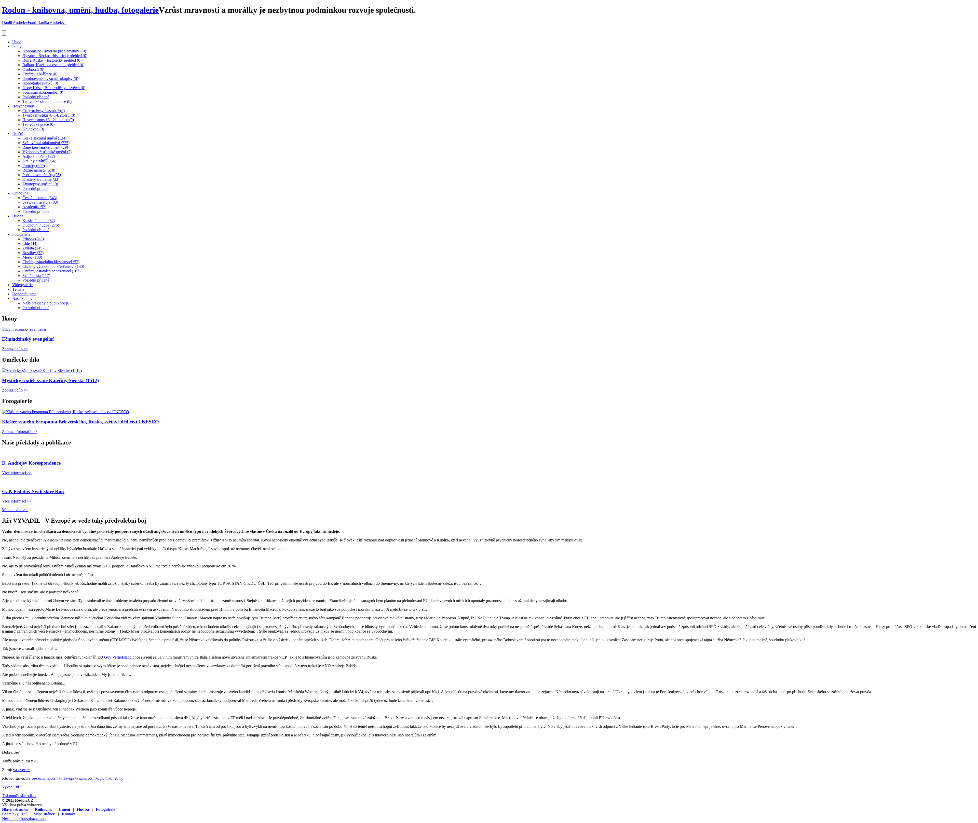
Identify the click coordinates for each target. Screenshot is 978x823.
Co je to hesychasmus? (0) (43, 110)
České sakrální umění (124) (44, 138)
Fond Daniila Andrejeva (47, 22)
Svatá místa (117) (36, 275)
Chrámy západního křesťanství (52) (50, 262)
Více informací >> (17, 473)
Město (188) (32, 257)
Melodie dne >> (15, 510)
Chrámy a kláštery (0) (39, 74)
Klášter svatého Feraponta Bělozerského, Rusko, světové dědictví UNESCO (80, 421)
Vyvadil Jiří (11, 787)
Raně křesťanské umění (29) (45, 147)
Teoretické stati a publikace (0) (47, 101)
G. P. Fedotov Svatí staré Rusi (33, 491)
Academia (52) (34, 207)
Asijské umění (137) (38, 156)
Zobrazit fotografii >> (19, 431)
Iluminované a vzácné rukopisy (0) (50, 78)
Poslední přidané (35, 97)
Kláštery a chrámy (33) (40, 179)
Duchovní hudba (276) (40, 225)
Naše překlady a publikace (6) (46, 303)
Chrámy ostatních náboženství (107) (51, 271)
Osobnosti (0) (33, 69)
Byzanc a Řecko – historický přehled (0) (54, 55)
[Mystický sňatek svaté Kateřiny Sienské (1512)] (42, 370)
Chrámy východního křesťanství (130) (53, 266)
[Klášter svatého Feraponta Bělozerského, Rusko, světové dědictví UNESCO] (65, 412)
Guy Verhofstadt (117, 657)
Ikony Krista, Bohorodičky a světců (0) (53, 88)
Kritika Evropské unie (68, 778)
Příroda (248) (33, 239)
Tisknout (9, 795)
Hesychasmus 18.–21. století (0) (48, 120)
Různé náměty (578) (38, 170)
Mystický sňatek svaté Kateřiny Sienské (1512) (50, 380)
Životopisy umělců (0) (40, 184)
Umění (17, 133)
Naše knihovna (24, 298)
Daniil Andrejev (15, 22)
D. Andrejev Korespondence (31, 463)
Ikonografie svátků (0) (40, 83)
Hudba (17, 216)
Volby (118, 778)
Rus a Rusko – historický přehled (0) (52, 60)
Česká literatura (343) (39, 198)
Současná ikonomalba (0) (42, 92)
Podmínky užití (14, 814)
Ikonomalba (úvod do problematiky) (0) (54, 51)
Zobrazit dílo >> (15, 349)
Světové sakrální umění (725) (46, 143)
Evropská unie (37, 778)
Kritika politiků (100, 778)
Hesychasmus (23, 106)
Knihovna (20, 193)
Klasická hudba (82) (38, 220)
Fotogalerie (21, 234)
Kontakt (68, 814)
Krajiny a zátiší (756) (39, 161)
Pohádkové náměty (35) (41, 175)
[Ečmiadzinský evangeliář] (24, 329)
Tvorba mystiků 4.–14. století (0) (48, 115)
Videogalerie (22, 285)
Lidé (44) (29, 243)
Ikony (17, 46)
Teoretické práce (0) (38, 124)
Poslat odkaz (26, 795)
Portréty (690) (33, 165)
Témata (18, 289)
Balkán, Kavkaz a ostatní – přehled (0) (53, 65)
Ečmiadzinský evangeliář (28, 339)
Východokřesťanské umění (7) (47, 152)
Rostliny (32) (33, 252)
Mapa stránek (44, 814)
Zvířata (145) (33, 248)
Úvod (16, 42)
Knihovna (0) (33, 129)
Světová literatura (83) (40, 202)
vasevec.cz (21, 770)
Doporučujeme (24, 294)
